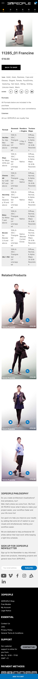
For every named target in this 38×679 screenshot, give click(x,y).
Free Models (6, 604)
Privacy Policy (6, 630)
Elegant (12, 80)
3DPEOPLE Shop (7, 601)
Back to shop (11, 67)
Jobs (3, 627)
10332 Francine (8, 378)
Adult (8, 77)
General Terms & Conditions (12, 633)
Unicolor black (8, 87)
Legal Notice (6, 611)
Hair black (15, 84)
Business (20, 77)
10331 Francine (8, 429)
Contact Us (5, 623)
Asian (14, 77)
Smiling (29, 84)
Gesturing (6, 84)
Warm (17, 87)
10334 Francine (8, 327)
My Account (6, 607)
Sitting (22, 84)
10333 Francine (8, 480)
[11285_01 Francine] (11, 91)
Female (19, 80)
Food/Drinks (28, 80)
